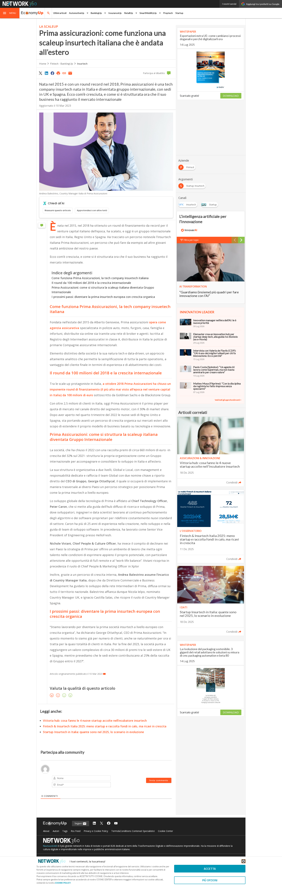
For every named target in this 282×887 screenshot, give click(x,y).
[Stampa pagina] (58, 73)
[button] (10, 13)
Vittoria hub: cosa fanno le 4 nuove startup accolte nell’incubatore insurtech (95, 720)
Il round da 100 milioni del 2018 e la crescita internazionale (91, 283)
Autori (56, 831)
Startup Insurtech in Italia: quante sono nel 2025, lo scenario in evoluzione (93, 732)
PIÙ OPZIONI (209, 880)
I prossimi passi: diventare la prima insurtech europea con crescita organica (103, 297)
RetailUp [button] (128, 13)
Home (42, 63)
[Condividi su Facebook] (52, 73)
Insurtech (82, 63)
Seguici (79, 823)
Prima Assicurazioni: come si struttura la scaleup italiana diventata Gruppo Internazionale (103, 290)
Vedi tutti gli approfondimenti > (228, 400)
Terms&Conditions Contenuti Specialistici (133, 831)
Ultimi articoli (59, 13)
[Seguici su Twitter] (101, 823)
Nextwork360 (50, 845)
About (46, 831)
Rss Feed (75, 831)
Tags (65, 831)
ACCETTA (210, 868)
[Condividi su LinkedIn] (46, 73)
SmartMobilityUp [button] (148, 13)
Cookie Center (165, 831)
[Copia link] (64, 73)
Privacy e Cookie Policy (96, 831)
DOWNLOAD (231, 95)
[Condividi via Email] (70, 73)
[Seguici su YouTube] (116, 823)
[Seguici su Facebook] (109, 823)
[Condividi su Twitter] (40, 73)
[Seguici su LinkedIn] (94, 823)
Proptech (168, 13)
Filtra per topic (191, 239)
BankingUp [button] (96, 13)
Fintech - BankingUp (61, 63)
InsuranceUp (115, 13)
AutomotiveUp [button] (76, 13)
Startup (179, 13)
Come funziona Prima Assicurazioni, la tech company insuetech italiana (100, 278)
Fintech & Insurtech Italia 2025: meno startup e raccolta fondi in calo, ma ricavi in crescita (104, 726)
